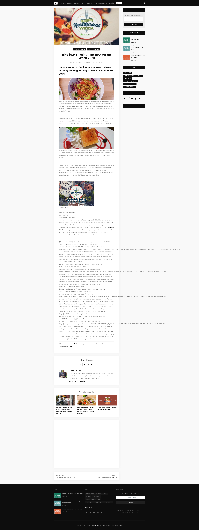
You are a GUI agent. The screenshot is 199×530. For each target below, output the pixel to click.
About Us (138, 510)
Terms (136, 512)
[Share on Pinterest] (92, 364)
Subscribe (134, 24)
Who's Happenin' (101, 3)
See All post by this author (77, 381)
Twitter (76, 344)
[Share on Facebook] (80, 364)
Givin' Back (90, 3)
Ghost (120, 525)
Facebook (93, 344)
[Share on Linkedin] (88, 364)
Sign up (118, 3)
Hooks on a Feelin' (129, 510)
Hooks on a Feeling (130, 81)
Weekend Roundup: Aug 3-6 (65, 477)
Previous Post (60, 475)
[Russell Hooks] (63, 374)
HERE (70, 346)
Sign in (111, 3)
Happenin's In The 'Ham (93, 525)
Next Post (114, 475)
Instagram (83, 344)
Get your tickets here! (100, 235)
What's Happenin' (66, 3)
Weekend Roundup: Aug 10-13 (107, 477)
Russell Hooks (77, 62)
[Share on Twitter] (84, 364)
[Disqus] (86, 444)
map (73, 217)
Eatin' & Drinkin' (79, 3)
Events (139, 75)
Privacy (131, 512)
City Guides (128, 73)
